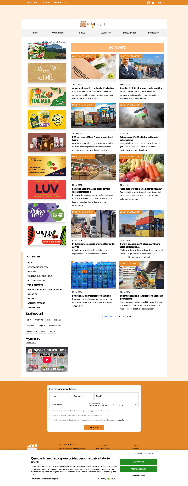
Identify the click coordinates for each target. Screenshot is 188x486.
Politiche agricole (36, 280)
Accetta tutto (138, 462)
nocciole (30, 325)
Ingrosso (31, 271)
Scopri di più (31, 342)
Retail (30, 262)
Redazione (32, 2)
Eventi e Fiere (33, 307)
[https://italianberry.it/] (47, 214)
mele (49, 320)
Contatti (135, 445)
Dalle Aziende (129, 32)
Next (129, 317)
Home (34, 32)
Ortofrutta (39, 320)
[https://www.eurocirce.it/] (47, 51)
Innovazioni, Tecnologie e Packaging (45, 289)
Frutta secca (40, 331)
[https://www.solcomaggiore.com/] (47, 75)
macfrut (52, 331)
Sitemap (135, 448)
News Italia (125, 263)
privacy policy (119, 420)
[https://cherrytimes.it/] (47, 238)
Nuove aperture (54, 325)
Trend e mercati (35, 285)
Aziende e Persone (36, 303)
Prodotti (31, 298)
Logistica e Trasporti (82, 56)
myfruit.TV (153, 32)
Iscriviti (94, 427)
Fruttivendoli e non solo (39, 276)
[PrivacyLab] (111, 478)
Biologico (32, 294)
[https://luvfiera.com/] (47, 191)
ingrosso (57, 320)
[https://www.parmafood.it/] (47, 121)
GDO (29, 320)
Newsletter (60, 2)
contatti (45, 2)
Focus (82, 32)
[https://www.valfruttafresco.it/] (47, 98)
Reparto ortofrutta (37, 267)
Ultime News (58, 32)
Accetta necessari (138, 469)
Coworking (106, 32)
